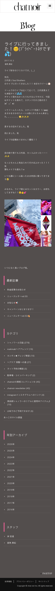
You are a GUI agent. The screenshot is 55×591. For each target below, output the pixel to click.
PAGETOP (47, 573)
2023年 (11, 464)
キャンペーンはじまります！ (20, 309)
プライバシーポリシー (25, 581)
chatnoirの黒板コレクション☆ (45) (23, 382)
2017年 (11, 503)
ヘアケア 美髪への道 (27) (19, 362)
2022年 (11, 470)
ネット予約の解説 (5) (17, 369)
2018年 (11, 496)
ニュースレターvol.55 (17, 296)
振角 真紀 (8, 64)
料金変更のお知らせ (16, 290)
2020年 (11, 483)
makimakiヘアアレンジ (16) (20, 349)
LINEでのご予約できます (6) (20, 411)
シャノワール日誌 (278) (18, 343)
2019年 (11, 490)
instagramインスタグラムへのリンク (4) (25, 395)
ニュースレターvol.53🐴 (18, 316)
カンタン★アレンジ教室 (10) (20, 356)
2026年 (11, 444)
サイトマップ (43, 581)
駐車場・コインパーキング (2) (21, 375)
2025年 (11, 451)
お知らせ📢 (12, 303)
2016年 (11, 510)
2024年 (11, 457)
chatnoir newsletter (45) (18, 388)
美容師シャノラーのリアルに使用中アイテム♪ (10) (28, 403)
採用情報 (8, 581)
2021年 (11, 477)
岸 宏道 (10, 536)
